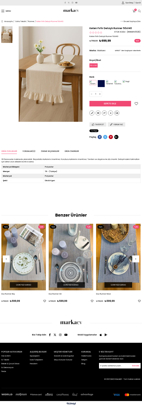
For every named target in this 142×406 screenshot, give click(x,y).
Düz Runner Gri (55, 294)
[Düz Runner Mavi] (118, 257)
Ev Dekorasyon (7, 367)
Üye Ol (138, 3)
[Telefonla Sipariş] (91, 113)
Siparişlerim (35, 356)
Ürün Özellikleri (9, 151)
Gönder (135, 365)
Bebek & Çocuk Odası (10, 363)
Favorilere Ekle (44, 301)
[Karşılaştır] (104, 113)
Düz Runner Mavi (103, 294)
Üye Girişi (129, 3)
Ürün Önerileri (72, 151)
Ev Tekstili (5, 360)
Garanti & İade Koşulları (64, 356)
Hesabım (33, 363)
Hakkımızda (86, 356)
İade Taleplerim (36, 360)
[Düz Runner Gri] (71, 257)
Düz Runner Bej (8, 294)
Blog (83, 363)
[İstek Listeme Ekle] (98, 113)
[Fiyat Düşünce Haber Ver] (110, 113)
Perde (3, 371)
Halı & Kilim (6, 356)
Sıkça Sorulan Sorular (63, 360)
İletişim (84, 360)
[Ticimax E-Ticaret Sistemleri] (71, 403)
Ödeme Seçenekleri (50, 151)
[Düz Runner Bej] (23, 257)
